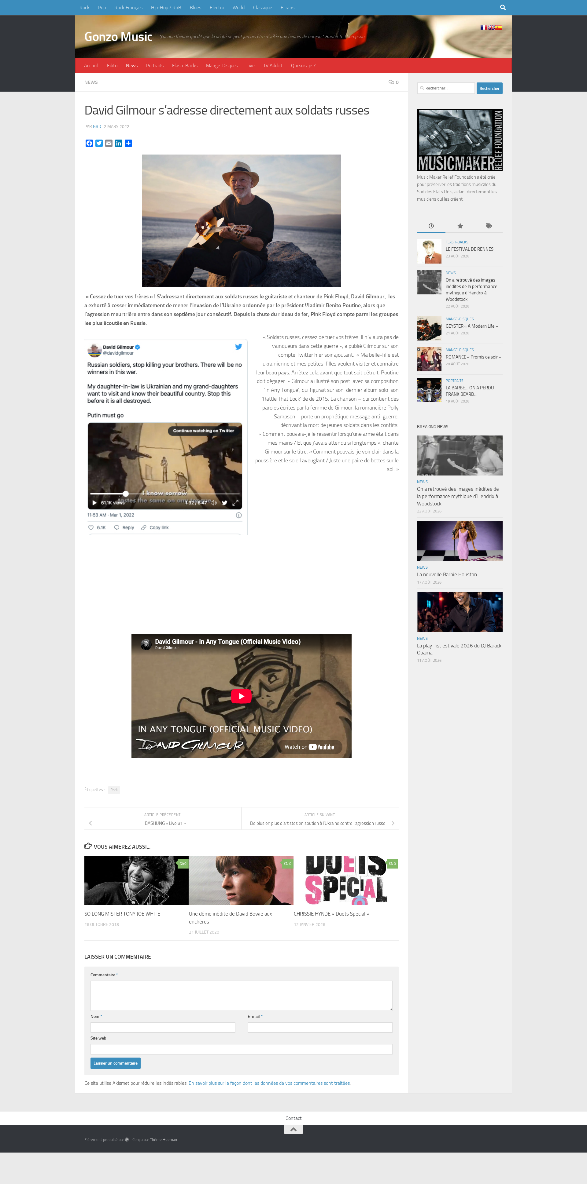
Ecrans (287, 7)
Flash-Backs (185, 65)
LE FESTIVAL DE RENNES (469, 249)
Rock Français (128, 7)
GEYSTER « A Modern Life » (472, 326)
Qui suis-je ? (303, 65)
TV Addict (272, 65)
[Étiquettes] (488, 226)
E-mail (255, 1016)
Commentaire (104, 975)
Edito (112, 65)
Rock (84, 7)
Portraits (155, 65)
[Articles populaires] (459, 226)
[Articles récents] (431, 226)
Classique (262, 7)
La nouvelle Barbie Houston (447, 574)
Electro (217, 7)
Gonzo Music (118, 36)
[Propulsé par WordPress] (127, 1140)
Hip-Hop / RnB (166, 7)
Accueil (91, 65)
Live (250, 65)
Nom (96, 1016)
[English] (491, 27)
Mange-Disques (222, 65)
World (239, 7)
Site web (98, 1038)
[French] (484, 27)
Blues (195, 7)
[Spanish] (498, 27)
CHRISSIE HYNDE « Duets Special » (331, 914)
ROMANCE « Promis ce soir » (473, 357)
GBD (97, 126)
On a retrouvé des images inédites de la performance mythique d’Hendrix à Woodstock (458, 496)
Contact (294, 1118)
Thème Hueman (163, 1139)
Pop (102, 7)
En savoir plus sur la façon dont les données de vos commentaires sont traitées (269, 1083)
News (132, 65)
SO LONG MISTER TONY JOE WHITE (122, 914)
